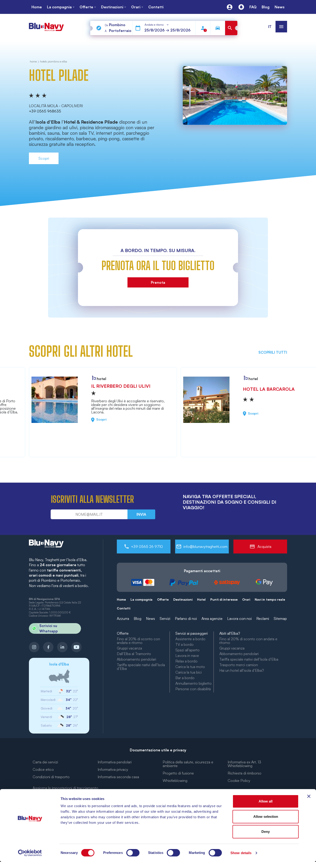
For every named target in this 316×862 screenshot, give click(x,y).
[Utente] (229, 7)
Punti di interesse (224, 599)
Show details (240, 853)
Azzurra (123, 618)
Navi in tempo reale (270, 599)
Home (121, 599)
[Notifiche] (241, 7)
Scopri (43, 158)
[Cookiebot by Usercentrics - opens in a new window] (30, 853)
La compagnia (141, 599)
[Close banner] (308, 796)
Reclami (262, 618)
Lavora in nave (187, 655)
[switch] (132, 852)
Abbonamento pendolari (136, 659)
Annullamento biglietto (193, 683)
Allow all (266, 801)
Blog (137, 618)
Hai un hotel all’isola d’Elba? (241, 670)
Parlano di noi (186, 618)
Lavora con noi (239, 618)
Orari (246, 599)
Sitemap (280, 618)
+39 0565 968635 (45, 111)
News (150, 618)
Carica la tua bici (188, 672)
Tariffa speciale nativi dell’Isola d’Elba (141, 666)
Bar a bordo (185, 677)
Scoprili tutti (272, 352)
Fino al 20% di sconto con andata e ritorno (138, 641)
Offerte (163, 599)
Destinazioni (182, 599)
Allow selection (265, 816)
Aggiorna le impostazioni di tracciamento (65, 788)
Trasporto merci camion (238, 664)
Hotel (201, 599)
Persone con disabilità (193, 689)
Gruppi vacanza (129, 648)
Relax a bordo (186, 661)
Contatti (123, 608)
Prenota (158, 282)
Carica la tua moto (190, 666)
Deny (265, 832)
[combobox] (157, 24)
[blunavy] (46, 25)
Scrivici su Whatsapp (48, 628)
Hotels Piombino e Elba (53, 61)
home (33, 61)
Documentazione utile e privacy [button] (158, 750)
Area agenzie (212, 618)
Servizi (165, 618)
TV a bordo (184, 644)
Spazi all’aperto (187, 650)
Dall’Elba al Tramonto (134, 653)
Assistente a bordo (190, 639)
